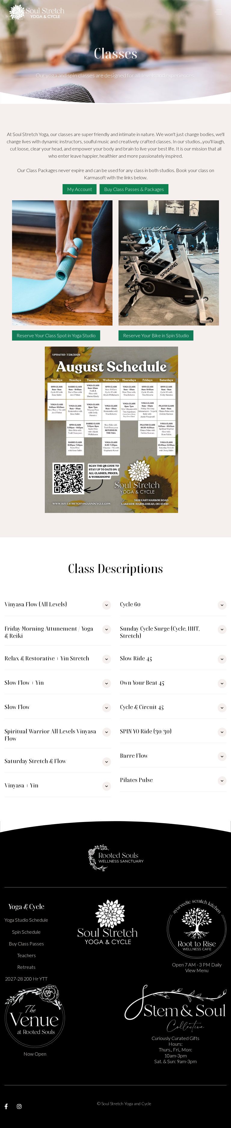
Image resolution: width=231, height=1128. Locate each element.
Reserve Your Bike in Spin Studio (156, 335)
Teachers (26, 955)
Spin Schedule (26, 932)
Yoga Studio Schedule (26, 920)
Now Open (34, 1054)
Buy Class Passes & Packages (134, 189)
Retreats (26, 967)
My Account (79, 189)
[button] (216, 12)
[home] (36, 12)
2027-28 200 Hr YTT (26, 978)
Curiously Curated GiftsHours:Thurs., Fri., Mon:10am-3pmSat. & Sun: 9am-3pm (175, 1049)
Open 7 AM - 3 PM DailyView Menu (197, 967)
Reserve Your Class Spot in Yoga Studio (56, 335)
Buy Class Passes (26, 943)
